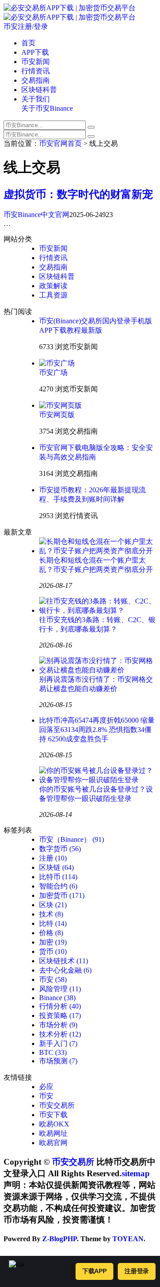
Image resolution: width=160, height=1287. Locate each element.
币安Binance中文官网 (36, 214)
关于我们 (35, 99)
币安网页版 (57, 414)
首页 (28, 43)
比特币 (58, 877)
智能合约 (58, 886)
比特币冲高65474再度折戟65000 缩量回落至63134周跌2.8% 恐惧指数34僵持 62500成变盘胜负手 (97, 729)
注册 (53, 858)
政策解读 (53, 286)
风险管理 (60, 989)
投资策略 (60, 1015)
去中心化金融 (65, 970)
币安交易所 (57, 1105)
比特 (53, 923)
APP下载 (35, 52)
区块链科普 (39, 89)
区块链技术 (63, 961)
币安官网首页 (60, 143)
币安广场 (53, 372)
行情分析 (60, 1006)
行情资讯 (35, 71)
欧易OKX (54, 1124)
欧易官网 (53, 1142)
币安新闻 (35, 61)
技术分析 (60, 1034)
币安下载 (53, 1114)
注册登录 (136, 1271)
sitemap (136, 1173)
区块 (53, 905)
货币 (53, 951)
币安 (53, 979)
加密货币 (61, 895)
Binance (57, 997)
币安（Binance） (71, 839)
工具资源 (53, 295)
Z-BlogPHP (59, 1239)
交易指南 (35, 80)
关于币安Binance (47, 108)
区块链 (56, 867)
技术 (51, 914)
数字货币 (60, 849)
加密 (53, 942)
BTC (53, 1052)
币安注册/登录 (26, 26)
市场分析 (58, 1025)
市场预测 (58, 1061)
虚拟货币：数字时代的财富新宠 (78, 194)
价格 (51, 933)
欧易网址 (53, 1133)
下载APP (94, 1271)
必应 (46, 1086)
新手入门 (58, 1043)
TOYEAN (128, 1239)
